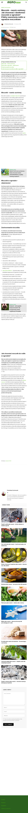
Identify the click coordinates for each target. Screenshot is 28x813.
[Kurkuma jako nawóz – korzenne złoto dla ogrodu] (14, 575)
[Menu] (2, 2)
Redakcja (3, 802)
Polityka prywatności (6, 808)
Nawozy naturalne (5, 7)
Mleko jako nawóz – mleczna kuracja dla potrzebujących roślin (11, 622)
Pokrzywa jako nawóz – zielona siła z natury (12, 602)
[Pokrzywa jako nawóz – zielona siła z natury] (14, 594)
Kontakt (3, 799)
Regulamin (3, 805)
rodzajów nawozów (15, 95)
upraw (24, 133)
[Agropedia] (14, 2)
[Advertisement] (14, 153)
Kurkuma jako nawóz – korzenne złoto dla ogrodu (14, 584)
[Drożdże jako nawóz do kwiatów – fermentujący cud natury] (14, 632)
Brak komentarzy (5, 27)
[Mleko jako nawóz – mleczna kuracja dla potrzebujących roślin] (14, 612)
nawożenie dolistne (7, 270)
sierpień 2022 (8, 460)
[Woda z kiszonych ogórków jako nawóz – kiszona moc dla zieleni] (14, 555)
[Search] (26, 2)
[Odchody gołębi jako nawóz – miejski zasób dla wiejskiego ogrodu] (14, 652)
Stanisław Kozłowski (9, 24)
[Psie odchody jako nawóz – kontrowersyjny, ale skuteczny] (14, 535)
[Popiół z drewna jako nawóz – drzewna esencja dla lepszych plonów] (14, 672)
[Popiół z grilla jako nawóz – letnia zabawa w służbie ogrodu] (14, 515)
